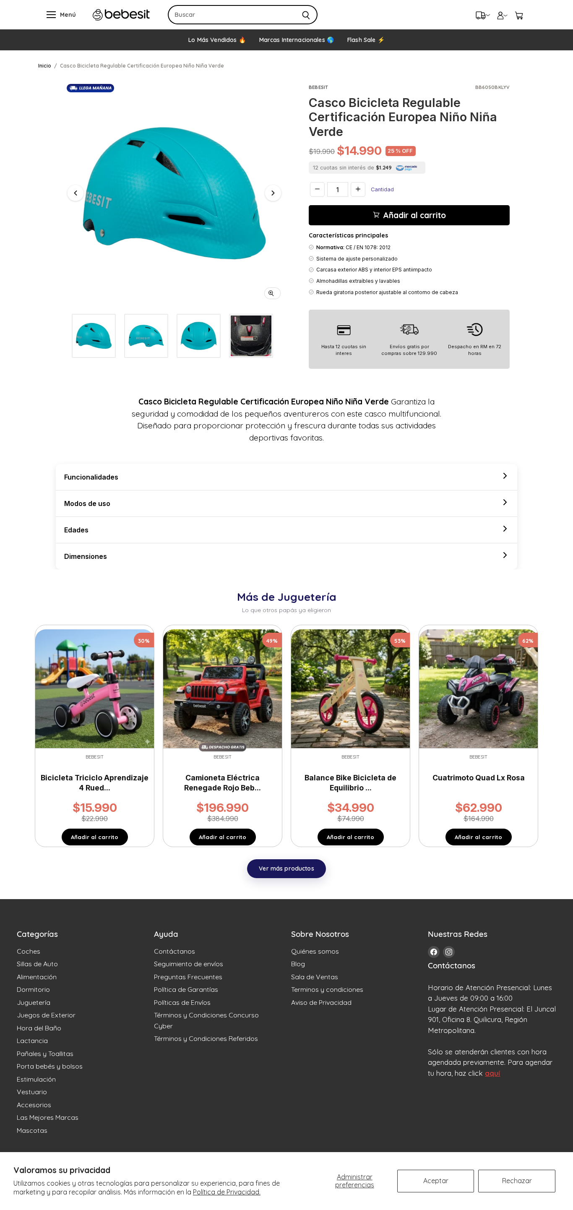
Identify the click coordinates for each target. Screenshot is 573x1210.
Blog (298, 964)
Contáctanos (174, 951)
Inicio (44, 66)
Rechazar (517, 1180)
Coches (28, 951)
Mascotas (32, 1130)
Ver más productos (286, 868)
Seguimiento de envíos (188, 964)
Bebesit (318, 87)
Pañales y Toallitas (45, 1053)
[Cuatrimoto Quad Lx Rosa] (478, 688)
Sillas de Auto (37, 964)
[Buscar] (306, 14)
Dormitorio (33, 989)
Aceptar (435, 1180)
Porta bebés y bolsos (50, 1066)
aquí (492, 1073)
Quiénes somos (315, 951)
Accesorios (34, 1104)
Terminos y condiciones (327, 989)
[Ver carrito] (519, 14)
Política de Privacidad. (226, 1192)
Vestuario (32, 1091)
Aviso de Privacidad (321, 1002)
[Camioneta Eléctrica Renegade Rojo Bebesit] (222, 688)
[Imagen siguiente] (273, 193)
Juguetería (33, 1002)
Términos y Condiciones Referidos (206, 1038)
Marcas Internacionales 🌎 (296, 40)
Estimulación (36, 1079)
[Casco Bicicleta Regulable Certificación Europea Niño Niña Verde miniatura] (94, 336)
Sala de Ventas (314, 977)
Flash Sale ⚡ (366, 40)
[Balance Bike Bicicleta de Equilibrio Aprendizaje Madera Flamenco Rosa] (350, 688)
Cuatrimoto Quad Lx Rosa (478, 777)
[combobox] (231, 14)
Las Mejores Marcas (47, 1117)
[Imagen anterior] (75, 193)
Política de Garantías (186, 989)
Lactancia (32, 1040)
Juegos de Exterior (46, 1015)
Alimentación (37, 977)
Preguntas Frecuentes (188, 977)
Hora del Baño (39, 1028)
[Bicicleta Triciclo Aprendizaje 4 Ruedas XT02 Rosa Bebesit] (94, 688)
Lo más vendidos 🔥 (216, 40)
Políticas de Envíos (182, 1002)
